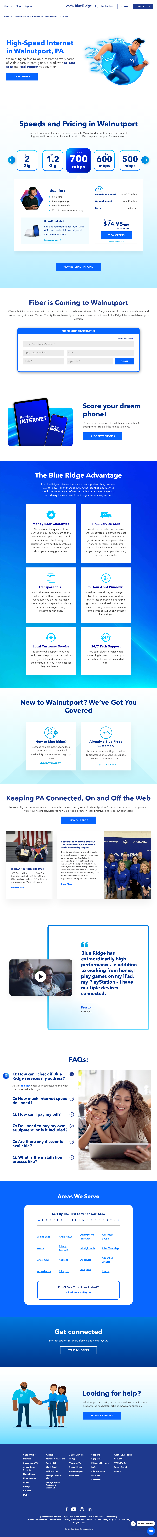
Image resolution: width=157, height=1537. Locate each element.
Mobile (26, 1495)
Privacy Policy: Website (74, 1520)
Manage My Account (55, 1459)
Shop (6, 6)
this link (25, 1086)
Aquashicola (44, 1271)
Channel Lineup (75, 1467)
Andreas (63, 1260)
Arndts (105, 1271)
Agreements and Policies (75, 1517)
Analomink (43, 1260)
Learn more (51, 240)
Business (27, 1491)
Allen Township (110, 1248)
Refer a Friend (120, 1467)
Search (96, 6)
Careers (117, 1471)
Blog (18, 6)
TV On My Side (121, 1463)
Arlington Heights (85, 1271)
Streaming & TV (30, 1463)
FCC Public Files (96, 1517)
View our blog (78, 820)
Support (29, 6)
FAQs (93, 1467)
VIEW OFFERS (22, 76)
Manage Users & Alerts (53, 1477)
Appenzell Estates (107, 1260)
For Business (108, 6)
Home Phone (29, 1474)
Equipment (96, 1459)
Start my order (78, 1350)
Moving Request (76, 1471)
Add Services (52, 1471)
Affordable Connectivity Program (101, 1520)
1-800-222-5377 (106, 765)
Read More (16, 888)
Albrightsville (87, 1248)
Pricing (26, 1487)
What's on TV (75, 1463)
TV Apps (72, 1459)
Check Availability (50, 763)
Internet (27, 1459)
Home (6, 16)
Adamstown (65, 1237)
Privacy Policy (111, 1517)
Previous (12, 160)
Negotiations (79, 1523)
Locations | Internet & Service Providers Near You (36, 16)
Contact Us (143, 6)
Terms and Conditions (116, 241)
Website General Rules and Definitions (44, 1520)
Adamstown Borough (87, 1237)
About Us (118, 1459)
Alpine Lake (43, 1237)
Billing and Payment (100, 1463)
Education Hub (98, 1471)
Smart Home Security (29, 1468)
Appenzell (86, 1260)
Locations (95, 1476)
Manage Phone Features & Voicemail (53, 1485)
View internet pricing (78, 267)
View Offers (116, 235)
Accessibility (124, 1520)
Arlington (64, 1271)
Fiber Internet (29, 1478)
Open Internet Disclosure (50, 1517)
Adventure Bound (108, 1237)
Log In (124, 6)
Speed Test (74, 1476)
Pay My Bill (51, 1463)
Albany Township (64, 1248)
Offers (26, 1483)
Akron (40, 1248)
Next (145, 160)
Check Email (51, 1467)
